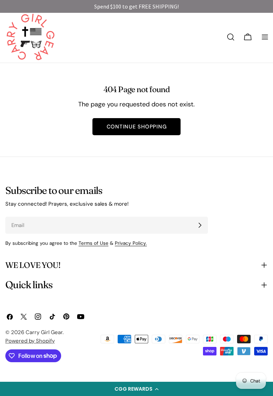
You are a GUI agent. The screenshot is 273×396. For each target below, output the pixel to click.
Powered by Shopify (30, 340)
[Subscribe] (199, 225)
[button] (136, 389)
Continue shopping (137, 126)
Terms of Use (93, 243)
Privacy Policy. (131, 243)
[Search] (231, 37)
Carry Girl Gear (44, 332)
